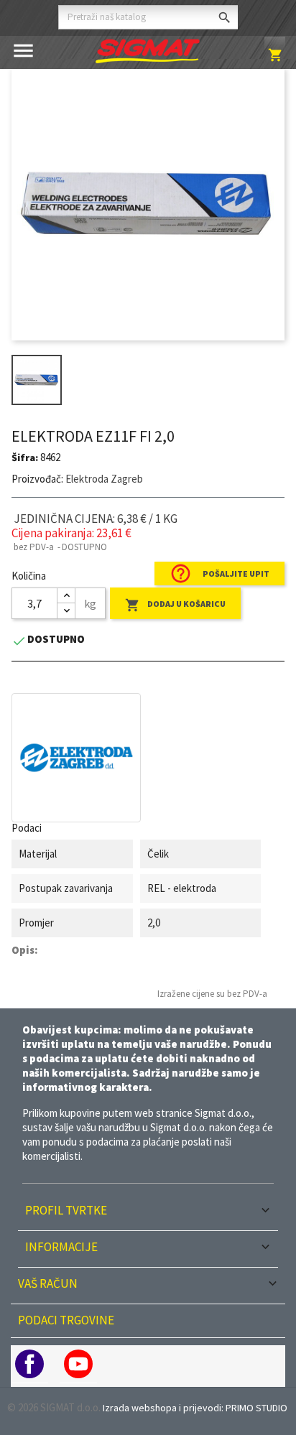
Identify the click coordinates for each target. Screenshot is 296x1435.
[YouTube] (78, 1364)
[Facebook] (29, 1364)
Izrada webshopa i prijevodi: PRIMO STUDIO (195, 1407)
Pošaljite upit (219, 573)
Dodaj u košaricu (175, 605)
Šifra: (24, 457)
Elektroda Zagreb (104, 479)
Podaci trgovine (66, 1320)
